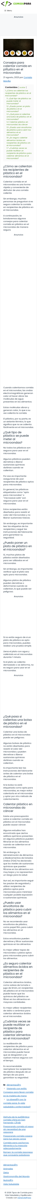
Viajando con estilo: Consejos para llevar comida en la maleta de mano (18, 1092)
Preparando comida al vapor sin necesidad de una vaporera (18, 1129)
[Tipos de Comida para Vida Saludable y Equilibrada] (16, 4)
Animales (8, 1168)
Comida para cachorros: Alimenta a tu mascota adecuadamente (16, 1145)
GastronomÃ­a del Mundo (16, 1176)
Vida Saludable (11, 1184)
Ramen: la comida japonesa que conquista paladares (18, 1153)
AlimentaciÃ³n (14, 1084)
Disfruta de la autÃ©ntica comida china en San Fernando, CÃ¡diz (16, 1120)
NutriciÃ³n (8, 1180)
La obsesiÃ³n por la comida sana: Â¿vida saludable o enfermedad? (17, 1103)
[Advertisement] (18, 26)
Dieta (6, 1172)
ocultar (22, 87)
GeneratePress (24, 1197)
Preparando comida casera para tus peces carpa (17, 1137)
